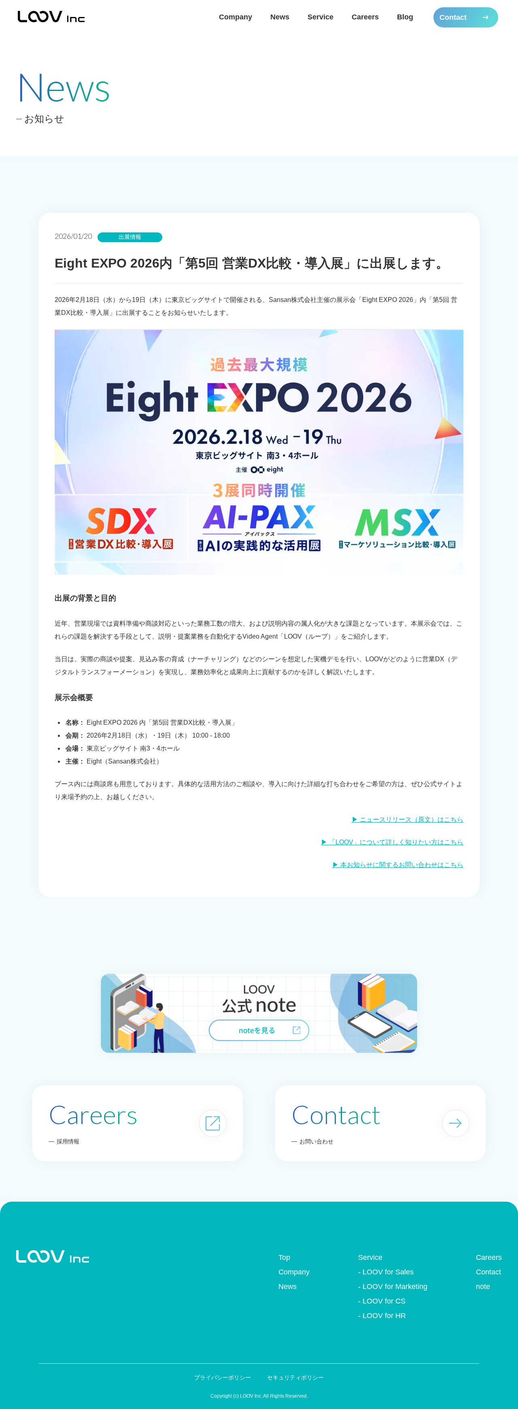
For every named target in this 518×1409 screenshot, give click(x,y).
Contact (488, 1272)
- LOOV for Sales (386, 1272)
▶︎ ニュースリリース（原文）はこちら (407, 819)
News (279, 17)
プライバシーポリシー (222, 1377)
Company (235, 17)
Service (320, 17)
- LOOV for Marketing (392, 1286)
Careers (365, 17)
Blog (405, 17)
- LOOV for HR (382, 1316)
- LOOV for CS (381, 1301)
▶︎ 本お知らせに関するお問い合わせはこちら (397, 864)
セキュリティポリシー (295, 1377)
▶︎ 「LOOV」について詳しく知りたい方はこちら (392, 842)
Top (284, 1257)
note (483, 1286)
